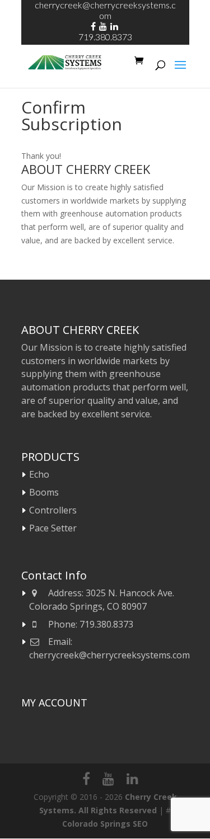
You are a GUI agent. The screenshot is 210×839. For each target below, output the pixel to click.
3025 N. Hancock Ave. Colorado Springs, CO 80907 (102, 599)
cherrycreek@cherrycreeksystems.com (109, 655)
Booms (44, 492)
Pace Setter (53, 528)
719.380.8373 (105, 36)
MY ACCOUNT (54, 702)
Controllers (53, 510)
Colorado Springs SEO (105, 823)
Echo (39, 474)
